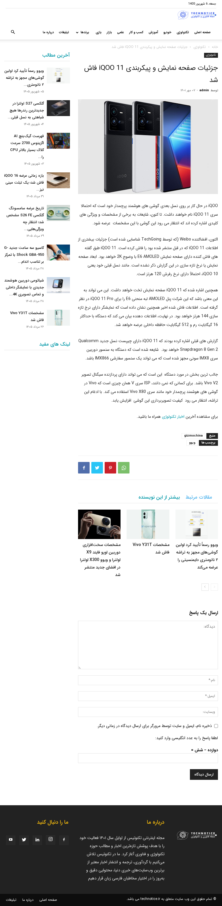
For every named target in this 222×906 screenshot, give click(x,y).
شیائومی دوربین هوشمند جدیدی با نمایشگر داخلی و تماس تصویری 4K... (24, 287)
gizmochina (193, 435)
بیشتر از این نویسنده (159, 497)
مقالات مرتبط (199, 497)
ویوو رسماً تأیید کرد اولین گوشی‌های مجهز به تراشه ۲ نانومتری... (24, 78)
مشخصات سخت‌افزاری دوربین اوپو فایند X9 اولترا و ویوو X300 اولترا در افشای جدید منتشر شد (100, 560)
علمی (120, 32)
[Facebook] (84, 467)
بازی (98, 32)
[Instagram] (50, 840)
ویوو (192, 442)
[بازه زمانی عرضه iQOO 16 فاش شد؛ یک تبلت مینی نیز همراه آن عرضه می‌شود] (58, 180)
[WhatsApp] (124, 467)
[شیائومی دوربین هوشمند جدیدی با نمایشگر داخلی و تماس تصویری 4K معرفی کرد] (58, 285)
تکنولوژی (183, 32)
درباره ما (48, 32)
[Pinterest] (110, 467)
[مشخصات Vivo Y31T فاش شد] (148, 524)
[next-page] (205, 587)
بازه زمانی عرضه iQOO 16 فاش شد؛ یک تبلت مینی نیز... (24, 183)
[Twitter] (97, 467)
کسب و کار (136, 32)
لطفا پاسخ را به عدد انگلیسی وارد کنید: (186, 738)
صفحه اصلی (202, 32)
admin (204, 90)
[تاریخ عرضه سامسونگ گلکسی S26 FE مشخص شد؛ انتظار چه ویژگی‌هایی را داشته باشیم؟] (58, 213)
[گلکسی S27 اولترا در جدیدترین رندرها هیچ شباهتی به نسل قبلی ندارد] (58, 108)
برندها (85, 32)
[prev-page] (214, 587)
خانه (215, 47)
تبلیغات (64, 32)
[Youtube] (10, 840)
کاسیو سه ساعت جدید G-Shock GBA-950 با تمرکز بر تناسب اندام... (24, 255)
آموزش (153, 32)
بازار (109, 32)
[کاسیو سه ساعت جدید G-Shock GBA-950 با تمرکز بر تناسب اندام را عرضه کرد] (58, 252)
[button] (13, 32)
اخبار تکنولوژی (173, 416)
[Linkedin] (37, 840)
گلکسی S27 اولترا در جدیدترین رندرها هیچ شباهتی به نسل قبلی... (26, 110)
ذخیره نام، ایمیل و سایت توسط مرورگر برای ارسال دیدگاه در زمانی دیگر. (154, 726)
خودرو (167, 32)
